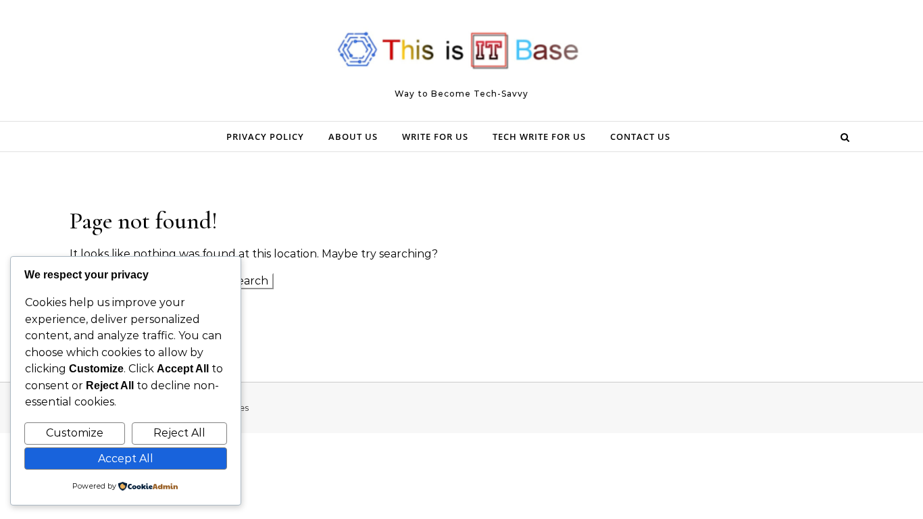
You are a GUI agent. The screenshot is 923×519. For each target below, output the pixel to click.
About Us (353, 136)
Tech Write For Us (539, 136)
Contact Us (640, 136)
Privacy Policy (265, 136)
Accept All (125, 458)
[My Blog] (461, 54)
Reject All (179, 432)
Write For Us (435, 136)
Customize (74, 432)
